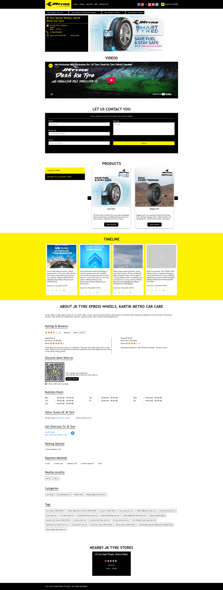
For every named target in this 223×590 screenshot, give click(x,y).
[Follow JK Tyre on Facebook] (138, 4)
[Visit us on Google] (142, 4)
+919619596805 (56, 32)
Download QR (72, 379)
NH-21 (48, 478)
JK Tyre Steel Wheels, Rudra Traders (111, 554)
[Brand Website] (156, 4)
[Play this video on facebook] (128, 257)
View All (67, 333)
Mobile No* (52, 130)
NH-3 (56, 478)
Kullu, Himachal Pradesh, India (56, 435)
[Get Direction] (73, 434)
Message (116, 121)
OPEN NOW (75, 36)
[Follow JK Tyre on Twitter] (146, 4)
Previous (89, 198)
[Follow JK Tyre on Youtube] (153, 4)
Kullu (90, 418)
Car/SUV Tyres (53, 170)
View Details (111, 224)
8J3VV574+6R (49, 432)
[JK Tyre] (58, 4)
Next (176, 198)
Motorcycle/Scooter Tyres (59, 177)
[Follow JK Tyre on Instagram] (149, 4)
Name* (51, 121)
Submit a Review (79, 333)
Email (51, 140)
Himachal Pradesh (64, 418)
